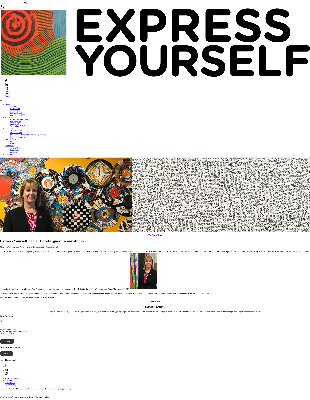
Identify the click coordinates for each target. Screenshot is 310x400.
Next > (159, 301)
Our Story (13, 106)
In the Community (38, 247)
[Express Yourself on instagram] (6, 90)
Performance (10, 128)
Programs (8, 117)
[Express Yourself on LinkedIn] (6, 86)
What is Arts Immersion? (19, 120)
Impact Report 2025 (17, 115)
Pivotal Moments (52, 247)
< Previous (152, 301)
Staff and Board (16, 113)
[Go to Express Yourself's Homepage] (155, 76)
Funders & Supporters (21, 247)
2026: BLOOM (16, 130)
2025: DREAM (16, 133)
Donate (7, 96)
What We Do (15, 109)
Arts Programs (15, 122)
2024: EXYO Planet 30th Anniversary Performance (29, 135)
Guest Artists (14, 124)
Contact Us (9, 154)
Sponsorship (14, 150)
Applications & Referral (19, 126)
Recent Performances (18, 137)
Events (12, 144)
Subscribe (6, 354)
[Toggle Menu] (1, 100)
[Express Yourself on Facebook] (6, 82)
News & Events (11, 139)
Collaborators (15, 111)
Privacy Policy (10, 385)
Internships (14, 152)
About (7, 104)
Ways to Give (15, 148)
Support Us (9, 146)
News (12, 141)
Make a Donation (11, 378)
